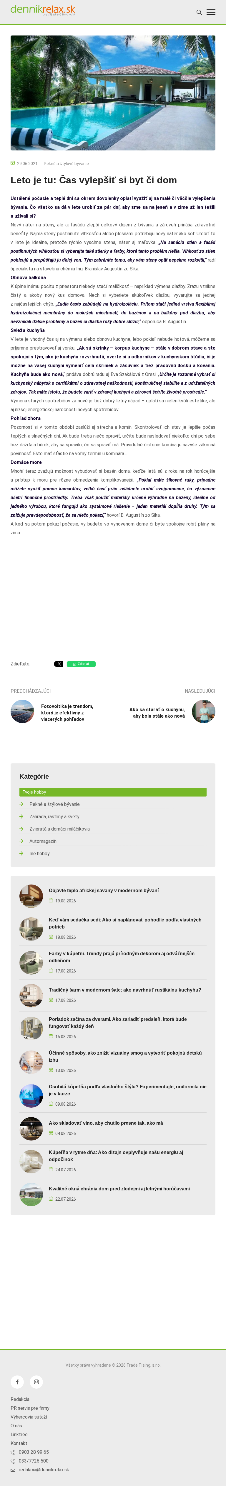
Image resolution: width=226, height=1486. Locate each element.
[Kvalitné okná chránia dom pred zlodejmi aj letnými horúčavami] (31, 1194)
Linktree (19, 1434)
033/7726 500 (34, 1461)
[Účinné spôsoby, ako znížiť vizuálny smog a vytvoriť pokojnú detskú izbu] (31, 1062)
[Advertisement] (113, 609)
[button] (211, 12)
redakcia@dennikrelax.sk (44, 1470)
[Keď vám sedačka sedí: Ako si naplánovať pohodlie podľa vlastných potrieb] (31, 928)
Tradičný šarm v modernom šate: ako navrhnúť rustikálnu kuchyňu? (125, 989)
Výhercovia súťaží (29, 1417)
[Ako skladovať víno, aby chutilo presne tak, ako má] (31, 1128)
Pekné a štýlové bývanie (66, 163)
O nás (16, 1426)
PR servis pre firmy (30, 1408)
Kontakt (19, 1443)
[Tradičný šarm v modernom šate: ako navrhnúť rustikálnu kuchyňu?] (31, 995)
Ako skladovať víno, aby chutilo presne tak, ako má (106, 1123)
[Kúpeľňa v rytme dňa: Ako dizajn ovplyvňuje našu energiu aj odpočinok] (31, 1161)
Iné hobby (39, 853)
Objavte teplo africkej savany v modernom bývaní (104, 890)
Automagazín (42, 841)
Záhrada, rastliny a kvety (54, 816)
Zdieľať (83, 664)
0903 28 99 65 (34, 1452)
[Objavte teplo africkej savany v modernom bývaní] (31, 896)
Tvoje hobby (34, 792)
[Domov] (43, 10)
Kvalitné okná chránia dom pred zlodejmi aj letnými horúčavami (119, 1188)
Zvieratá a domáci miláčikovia (59, 829)
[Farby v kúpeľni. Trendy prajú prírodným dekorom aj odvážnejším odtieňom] (31, 962)
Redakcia (20, 1399)
